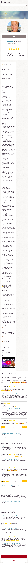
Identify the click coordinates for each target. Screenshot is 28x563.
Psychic (2, 9)
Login (14, 560)
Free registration (14, 556)
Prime (25, 426)
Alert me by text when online (15, 44)
